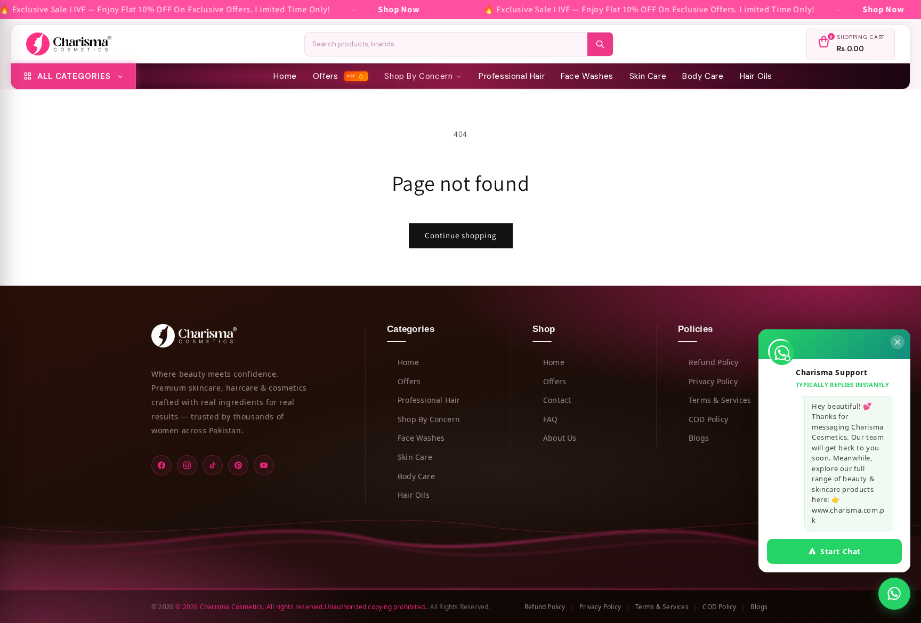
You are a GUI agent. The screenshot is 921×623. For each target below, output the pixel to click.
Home (284, 76)
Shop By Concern (418, 76)
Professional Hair (512, 76)
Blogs (699, 438)
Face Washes (587, 76)
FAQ (550, 419)
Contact (557, 400)
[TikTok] (213, 465)
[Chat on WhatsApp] (894, 594)
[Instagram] (187, 465)
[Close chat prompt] (897, 342)
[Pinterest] (238, 465)
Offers (335, 76)
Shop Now (398, 9)
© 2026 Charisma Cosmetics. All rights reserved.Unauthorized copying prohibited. (300, 606)
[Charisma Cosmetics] (68, 44)
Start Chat (840, 551)
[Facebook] (161, 465)
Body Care (702, 76)
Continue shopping (461, 235)
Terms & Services (720, 400)
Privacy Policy (713, 381)
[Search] (600, 44)
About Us (560, 438)
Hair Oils (756, 76)
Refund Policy (714, 362)
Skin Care (647, 76)
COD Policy (708, 419)
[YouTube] (264, 465)
